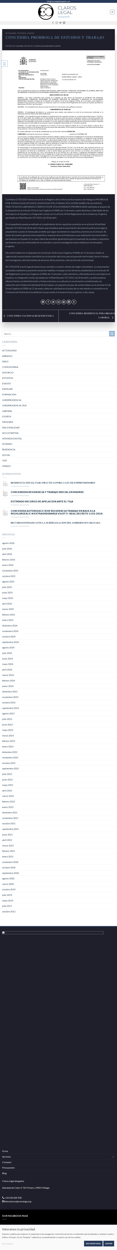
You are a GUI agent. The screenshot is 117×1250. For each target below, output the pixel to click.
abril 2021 (7, 840)
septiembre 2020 (10, 873)
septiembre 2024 (10, 642)
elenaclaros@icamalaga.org (18, 1201)
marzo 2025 (8, 609)
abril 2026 (7, 554)
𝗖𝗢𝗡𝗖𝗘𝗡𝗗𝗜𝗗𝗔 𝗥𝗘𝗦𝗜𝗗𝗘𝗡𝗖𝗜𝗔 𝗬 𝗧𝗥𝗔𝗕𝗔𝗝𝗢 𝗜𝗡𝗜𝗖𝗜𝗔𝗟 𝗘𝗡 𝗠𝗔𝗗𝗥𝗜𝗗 (47, 492)
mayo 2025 (7, 598)
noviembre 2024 (10, 631)
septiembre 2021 (10, 829)
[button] (112, 12)
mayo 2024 (7, 664)
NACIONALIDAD (11, 427)
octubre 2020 (8, 867)
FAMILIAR (7, 389)
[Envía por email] (58, 302)
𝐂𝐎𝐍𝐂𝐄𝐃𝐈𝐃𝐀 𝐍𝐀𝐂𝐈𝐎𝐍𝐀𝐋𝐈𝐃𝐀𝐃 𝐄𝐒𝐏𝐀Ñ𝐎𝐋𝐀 (30, 315)
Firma (5, 1151)
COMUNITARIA (10, 367)
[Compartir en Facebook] (48, 302)
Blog (4, 1173)
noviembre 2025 (10, 570)
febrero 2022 (8, 801)
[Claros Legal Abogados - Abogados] (58, 12)
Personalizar (7, 1243)
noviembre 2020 (10, 862)
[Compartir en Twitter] (53, 302)
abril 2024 (7, 669)
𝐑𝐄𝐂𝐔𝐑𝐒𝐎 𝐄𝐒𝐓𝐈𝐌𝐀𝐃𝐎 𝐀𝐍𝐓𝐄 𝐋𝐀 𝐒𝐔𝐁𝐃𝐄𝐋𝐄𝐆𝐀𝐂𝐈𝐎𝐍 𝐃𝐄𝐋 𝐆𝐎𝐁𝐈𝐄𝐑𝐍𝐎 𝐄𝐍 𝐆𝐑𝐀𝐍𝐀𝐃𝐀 (55, 522)
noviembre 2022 (10, 757)
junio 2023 (7, 724)
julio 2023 (7, 719)
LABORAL (7, 411)
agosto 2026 (8, 543)
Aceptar (108, 1243)
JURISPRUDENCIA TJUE (14, 405)
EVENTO (6, 383)
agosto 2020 (8, 878)
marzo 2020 (8, 884)
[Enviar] (112, 333)
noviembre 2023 (10, 697)
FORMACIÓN (9, 394)
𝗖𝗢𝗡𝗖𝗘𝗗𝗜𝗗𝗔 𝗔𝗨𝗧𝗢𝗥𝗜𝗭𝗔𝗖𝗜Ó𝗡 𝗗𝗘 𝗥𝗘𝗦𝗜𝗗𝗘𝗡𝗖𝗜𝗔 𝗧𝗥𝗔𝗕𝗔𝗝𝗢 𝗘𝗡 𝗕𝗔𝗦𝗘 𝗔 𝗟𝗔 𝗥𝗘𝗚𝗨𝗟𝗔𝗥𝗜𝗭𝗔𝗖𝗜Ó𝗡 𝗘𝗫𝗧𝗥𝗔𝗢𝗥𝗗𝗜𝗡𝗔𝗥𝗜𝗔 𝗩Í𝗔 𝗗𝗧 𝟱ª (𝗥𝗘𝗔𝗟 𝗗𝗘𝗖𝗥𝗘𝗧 (57, 512)
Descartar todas (93, 1243)
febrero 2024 (8, 680)
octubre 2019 (8, 889)
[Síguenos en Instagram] (57, 23)
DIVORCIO (8, 372)
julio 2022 (7, 774)
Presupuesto (8, 1167)
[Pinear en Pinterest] (63, 302)
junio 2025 (7, 592)
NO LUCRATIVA (10, 433)
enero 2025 (7, 620)
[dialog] (58, 1237)
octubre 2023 (8, 702)
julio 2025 (7, 587)
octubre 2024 (8, 636)
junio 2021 (7, 834)
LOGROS (30, 33)
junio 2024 (7, 658)
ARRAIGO (7, 356)
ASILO (5, 361)
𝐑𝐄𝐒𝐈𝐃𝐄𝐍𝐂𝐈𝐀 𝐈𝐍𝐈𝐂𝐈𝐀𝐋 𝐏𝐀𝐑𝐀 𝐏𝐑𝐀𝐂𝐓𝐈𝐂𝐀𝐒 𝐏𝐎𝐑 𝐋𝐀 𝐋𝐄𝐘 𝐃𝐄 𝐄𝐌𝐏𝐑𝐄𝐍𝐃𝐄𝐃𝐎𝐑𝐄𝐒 (53, 482)
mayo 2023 (7, 730)
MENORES (7, 422)
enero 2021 (7, 856)
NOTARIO (7, 444)
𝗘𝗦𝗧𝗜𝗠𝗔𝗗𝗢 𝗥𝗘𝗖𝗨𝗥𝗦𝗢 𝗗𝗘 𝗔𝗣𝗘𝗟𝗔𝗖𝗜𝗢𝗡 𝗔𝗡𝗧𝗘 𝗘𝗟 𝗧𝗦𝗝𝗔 (42, 501)
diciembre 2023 (9, 691)
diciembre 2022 (9, 752)
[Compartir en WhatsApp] (43, 302)
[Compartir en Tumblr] (74, 302)
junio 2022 (7, 779)
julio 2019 (7, 895)
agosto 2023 (8, 713)
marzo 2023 (8, 735)
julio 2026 (7, 548)
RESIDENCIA (8, 449)
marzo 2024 (8, 675)
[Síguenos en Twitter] (60, 23)
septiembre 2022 (10, 768)
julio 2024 (7, 653)
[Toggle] (113, 1156)
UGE (4, 460)
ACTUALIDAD (11, 33)
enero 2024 (7, 686)
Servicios (6, 1156)
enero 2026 (7, 565)
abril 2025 (7, 603)
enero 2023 (7, 746)
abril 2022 (7, 790)
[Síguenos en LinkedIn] (64, 23)
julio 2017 (7, 906)
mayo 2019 (7, 900)
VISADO (6, 466)
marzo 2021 (8, 845)
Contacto (6, 1162)
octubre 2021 (8, 823)
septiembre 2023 (10, 708)
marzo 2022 (8, 796)
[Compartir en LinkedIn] (68, 302)
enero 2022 (7, 807)
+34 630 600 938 (13, 1197)
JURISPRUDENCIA (11, 400)
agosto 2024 (8, 647)
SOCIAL (6, 455)
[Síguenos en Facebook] (53, 23)
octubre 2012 (8, 911)
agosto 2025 (8, 581)
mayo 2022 (7, 785)
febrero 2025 (8, 614)
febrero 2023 (8, 741)
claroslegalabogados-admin (47, 46)
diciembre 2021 (9, 812)
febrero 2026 (8, 559)
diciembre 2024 (9, 625)
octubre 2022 (8, 763)
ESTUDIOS (21, 33)
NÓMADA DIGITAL (12, 438)
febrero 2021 (8, 851)
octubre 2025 (8, 576)
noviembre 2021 (10, 818)
